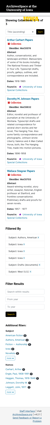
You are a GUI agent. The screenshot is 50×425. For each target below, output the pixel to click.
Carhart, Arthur (15, 369)
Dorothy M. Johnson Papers (23, 99)
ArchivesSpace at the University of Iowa (21, 8)
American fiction (16, 335)
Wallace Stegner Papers (21, 171)
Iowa (9, 348)
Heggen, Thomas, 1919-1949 (22, 378)
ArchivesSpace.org (22, 414)
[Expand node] (47, 14)
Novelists (12, 353)
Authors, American (17, 339)
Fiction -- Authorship (18, 344)
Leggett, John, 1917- (17, 387)
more (9, 358)
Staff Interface (27, 411)
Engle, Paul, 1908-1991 (19, 373)
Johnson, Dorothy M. (18, 382)
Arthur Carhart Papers (20, 40)
